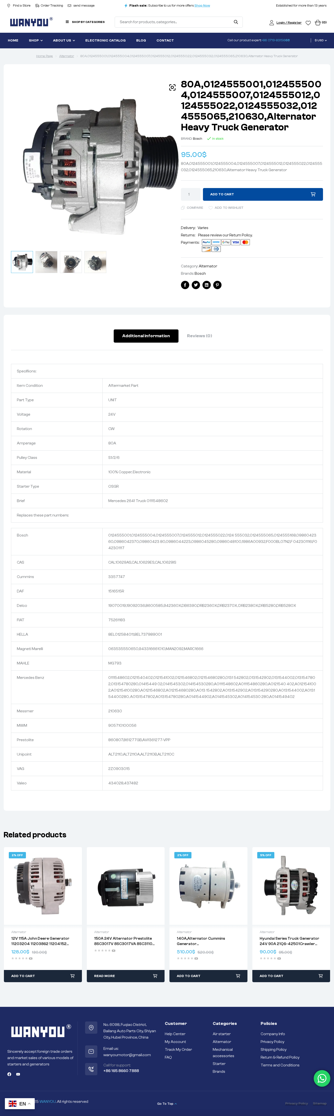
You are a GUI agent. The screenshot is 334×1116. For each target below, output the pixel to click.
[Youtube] (18, 1074)
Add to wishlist (229, 208)
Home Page (44, 56)
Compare (195, 208)
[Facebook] (9, 1074)
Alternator (66, 56)
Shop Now (202, 6)
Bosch (197, 139)
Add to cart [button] (23, 976)
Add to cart (222, 194)
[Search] (236, 22)
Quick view (43, 886)
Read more (104, 976)
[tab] (146, 336)
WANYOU (47, 1101)
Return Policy (240, 235)
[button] (172, 87)
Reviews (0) (199, 335)
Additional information (146, 335)
